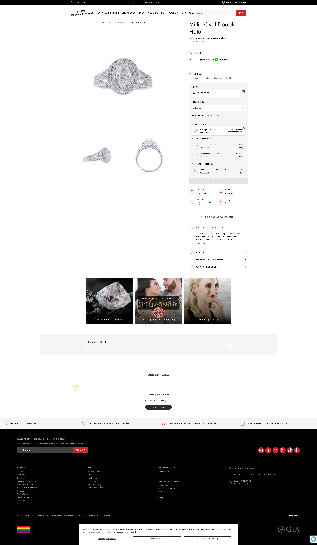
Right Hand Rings (95, 485)
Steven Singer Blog (25, 497)
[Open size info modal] (243, 102)
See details (204, 132)
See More (201, 244)
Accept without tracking (207, 539)
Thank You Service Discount (29, 481)
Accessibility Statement (27, 488)
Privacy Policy (134, 532)
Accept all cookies (157, 539)
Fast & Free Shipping (154, 2)
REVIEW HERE (158, 407)
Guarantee (21, 478)
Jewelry (174, 13)
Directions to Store (166, 489)
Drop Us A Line (229, 202)
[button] (241, 13)
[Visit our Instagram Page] (260, 450)
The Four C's (163, 472)
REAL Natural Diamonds (109, 319)
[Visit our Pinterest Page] (274, 450)
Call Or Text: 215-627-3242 (204, 202)
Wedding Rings (157, 13)
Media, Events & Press (26, 485)
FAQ (160, 498)
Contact (20, 472)
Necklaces (92, 478)
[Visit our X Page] (282, 450)
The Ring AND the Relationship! (158, 319)
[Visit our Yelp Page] (296, 450)
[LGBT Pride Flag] (23, 529)
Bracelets (92, 481)
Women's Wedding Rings (98, 472)
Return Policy (22, 494)
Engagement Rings (133, 13)
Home (74, 22)
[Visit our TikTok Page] (289, 450)
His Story (21, 475)
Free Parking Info (165, 492)
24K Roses (188, 13)
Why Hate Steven (108, 13)
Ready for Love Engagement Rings (113, 22)
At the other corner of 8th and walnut (256, 475)
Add (241, 172)
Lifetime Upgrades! (207, 319)
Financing (21, 501)
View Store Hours (166, 485)
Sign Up (80, 450)
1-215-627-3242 (241, 483)
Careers (20, 491)
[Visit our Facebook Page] (267, 450)
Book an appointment (219, 217)
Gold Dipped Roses (96, 488)
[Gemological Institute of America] (288, 529)
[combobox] (212, 13)
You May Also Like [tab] (97, 342)
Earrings (91, 475)
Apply (241, 148)
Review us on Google (245, 468)
